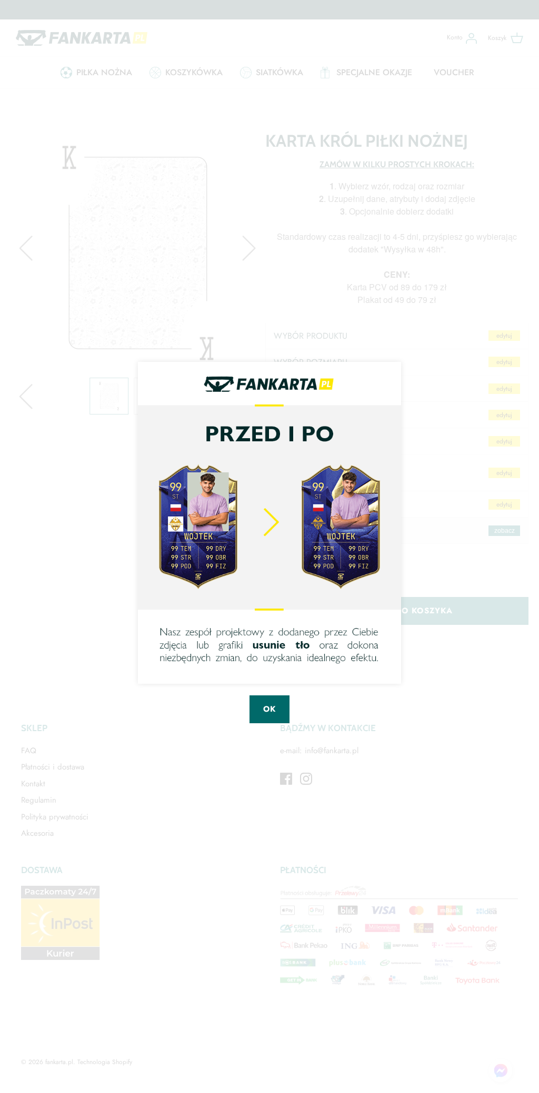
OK (269, 709)
